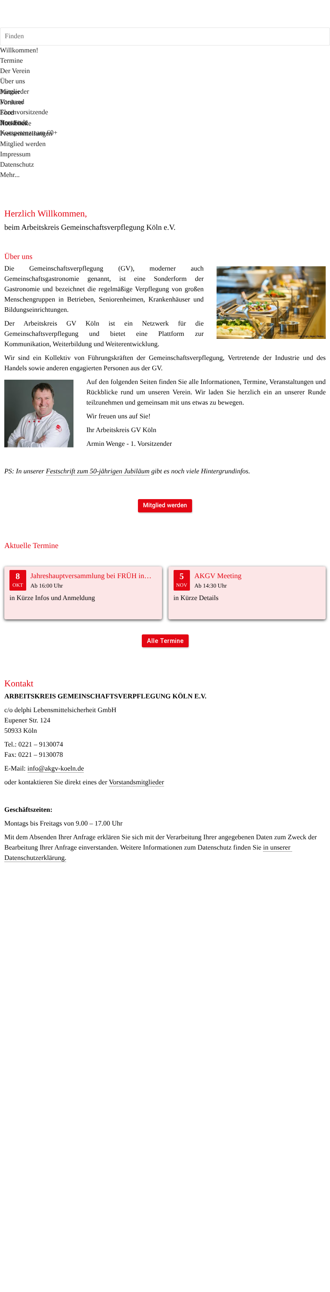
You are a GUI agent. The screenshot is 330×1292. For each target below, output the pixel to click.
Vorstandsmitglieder (136, 782)
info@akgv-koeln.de (56, 768)
